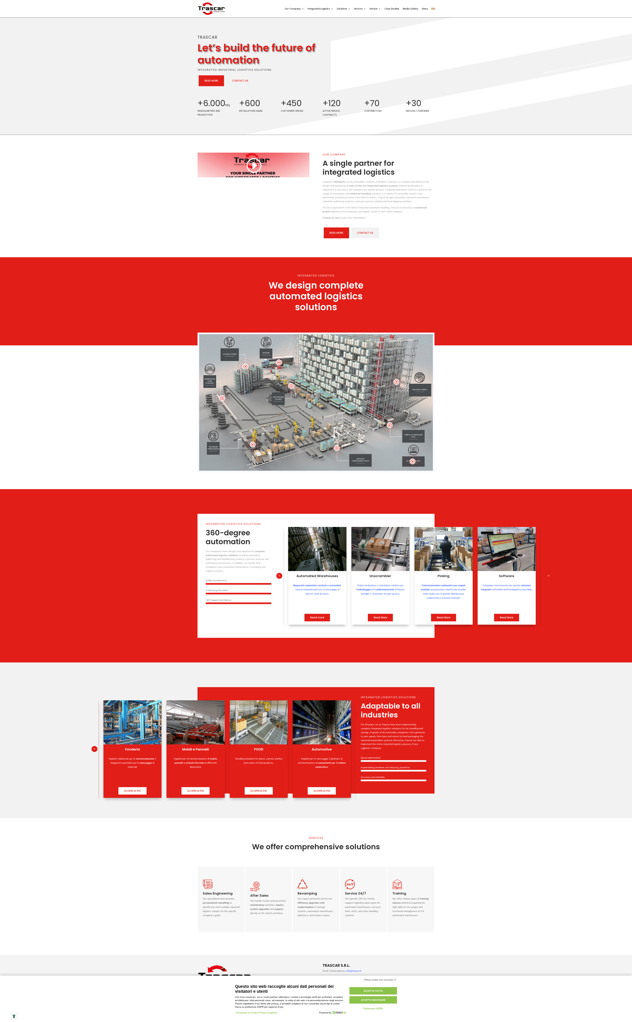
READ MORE (211, 80)
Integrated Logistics (318, 8)
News (425, 8)
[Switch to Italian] (433, 8)
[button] (549, 576)
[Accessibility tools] (14, 1016)
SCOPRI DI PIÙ (132, 791)
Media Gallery (410, 8)
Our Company (293, 8)
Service (373, 8)
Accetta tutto (373, 991)
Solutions (342, 8)
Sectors (358, 8)
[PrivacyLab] (338, 1012)
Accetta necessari (373, 1000)
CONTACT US (240, 80)
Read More (317, 617)
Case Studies (391, 8)
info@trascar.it (353, 970)
